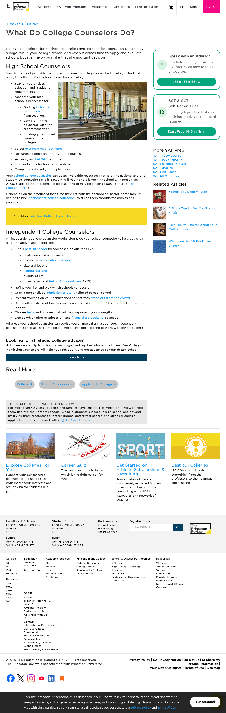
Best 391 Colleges (189, 465)
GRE (8, 583)
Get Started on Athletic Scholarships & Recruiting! (140, 469)
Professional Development (128, 577)
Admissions (121, 6)
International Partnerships (41, 625)
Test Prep (117, 573)
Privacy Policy (141, 707)
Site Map (213, 668)
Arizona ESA (32, 570)
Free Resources (146, 6)
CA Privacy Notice (167, 660)
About (28, 597)
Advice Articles (166, 566)
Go (178, 527)
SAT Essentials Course (170, 163)
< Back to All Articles (22, 24)
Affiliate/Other (107, 531)
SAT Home (43, 6)
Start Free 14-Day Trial (186, 131)
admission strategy (61, 292)
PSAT (9, 570)
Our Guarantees (34, 628)
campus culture (35, 270)
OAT (8, 600)
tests (31, 312)
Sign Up (211, 6)
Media (28, 618)
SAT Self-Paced (165, 172)
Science (51, 566)
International (106, 525)
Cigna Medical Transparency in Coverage (41, 647)
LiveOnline (163, 573)
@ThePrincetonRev (75, 420)
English (50, 570)
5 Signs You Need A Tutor (188, 191)
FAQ (9, 531)
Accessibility (32, 639)
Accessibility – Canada (38, 642)
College (23, 384)
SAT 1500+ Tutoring (168, 159)
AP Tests (11, 573)
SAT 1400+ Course (167, 155)
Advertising (105, 528)
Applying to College (98, 384)
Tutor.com (117, 570)
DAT (8, 597)
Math (49, 563)
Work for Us (32, 604)
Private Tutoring (166, 577)
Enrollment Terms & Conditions (36, 634)
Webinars (162, 563)
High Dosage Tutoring (125, 566)
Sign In (195, 6)
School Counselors (56, 384)
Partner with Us (34, 611)
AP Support (53, 577)
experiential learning (54, 260)
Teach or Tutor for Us (38, 600)
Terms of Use (167, 707)
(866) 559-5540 (186, 81)
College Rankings (87, 563)
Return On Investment (66, 281)
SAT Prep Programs (72, 6)
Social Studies (55, 573)
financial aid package (87, 317)
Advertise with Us (35, 614)
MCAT (9, 594)
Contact (29, 621)
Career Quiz (73, 465)
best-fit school (36, 249)
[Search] (182, 7)
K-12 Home (118, 563)
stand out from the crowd (110, 298)
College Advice (86, 566)
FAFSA (40, 159)
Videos (160, 570)
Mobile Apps (164, 580)
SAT (8, 563)
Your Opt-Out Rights (165, 668)
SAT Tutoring (163, 168)
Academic (99, 6)
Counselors (163, 587)
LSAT (9, 590)
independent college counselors (52, 198)
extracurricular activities (43, 148)
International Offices (169, 584)
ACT (8, 566)
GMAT (9, 587)
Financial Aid (84, 573)
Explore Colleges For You (27, 467)
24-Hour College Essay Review (54, 216)
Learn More (76, 357)
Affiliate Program (35, 607)
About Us (117, 580)
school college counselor (32, 175)
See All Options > (166, 176)
